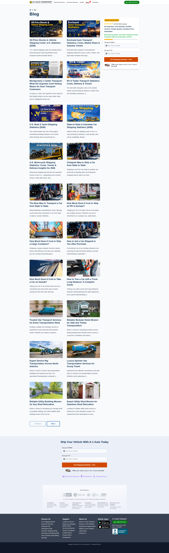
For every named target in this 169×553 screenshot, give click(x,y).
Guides (82, 2)
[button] (131, 2)
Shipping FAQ (45, 526)
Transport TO (108, 50)
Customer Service (68, 521)
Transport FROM (109, 42)
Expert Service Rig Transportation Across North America (44, 364)
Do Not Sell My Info (69, 528)
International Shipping (48, 533)
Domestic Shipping (47, 531)
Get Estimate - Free (121, 59)
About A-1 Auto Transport (87, 521)
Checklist (95, 2)
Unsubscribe (67, 537)
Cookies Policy (67, 533)
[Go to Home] (30, 10)
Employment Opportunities (87, 526)
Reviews (72, 2)
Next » (53, 423)
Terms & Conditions (69, 530)
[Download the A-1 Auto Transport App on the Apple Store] (104, 527)
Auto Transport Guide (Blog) (50, 535)
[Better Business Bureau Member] (120, 531)
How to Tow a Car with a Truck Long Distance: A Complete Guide (82, 282)
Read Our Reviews (47, 524)
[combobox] (121, 45)
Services (59, 2)
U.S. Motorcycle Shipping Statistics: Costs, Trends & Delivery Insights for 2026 (43, 165)
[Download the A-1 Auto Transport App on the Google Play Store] (104, 522)
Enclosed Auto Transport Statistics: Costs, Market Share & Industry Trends (83, 43)
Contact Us (82, 533)
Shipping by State (46, 528)
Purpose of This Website (86, 524)
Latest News (83, 531)
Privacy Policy (67, 535)
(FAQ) (55, 531)
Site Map (44, 537)
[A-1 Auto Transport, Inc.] (41, 2)
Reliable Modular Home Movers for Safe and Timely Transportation (82, 323)
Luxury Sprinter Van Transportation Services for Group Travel (80, 364)
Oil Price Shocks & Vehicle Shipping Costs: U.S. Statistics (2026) (45, 43)
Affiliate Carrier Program (86, 528)
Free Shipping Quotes (48, 521)
